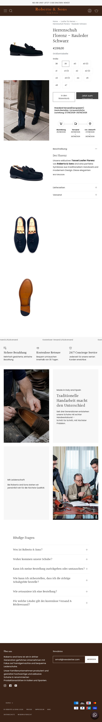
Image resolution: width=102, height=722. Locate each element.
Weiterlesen (59, 175)
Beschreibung (60, 148)
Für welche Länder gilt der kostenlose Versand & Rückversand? (42, 603)
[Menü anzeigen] (5, 11)
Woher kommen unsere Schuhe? (32, 559)
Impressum (39, 709)
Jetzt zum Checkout (87, 96)
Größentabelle (60, 53)
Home (55, 21)
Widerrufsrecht (25, 715)
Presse (29, 709)
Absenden (91, 659)
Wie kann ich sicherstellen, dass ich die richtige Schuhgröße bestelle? (41, 580)
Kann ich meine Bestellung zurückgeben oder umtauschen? (49, 569)
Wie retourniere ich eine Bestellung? (35, 591)
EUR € (8, 703)
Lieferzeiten (59, 187)
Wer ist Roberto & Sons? (28, 549)
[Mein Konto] (90, 11)
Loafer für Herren (68, 21)
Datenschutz (9, 715)
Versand (57, 194)
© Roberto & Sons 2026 (13, 709)
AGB (49, 709)
